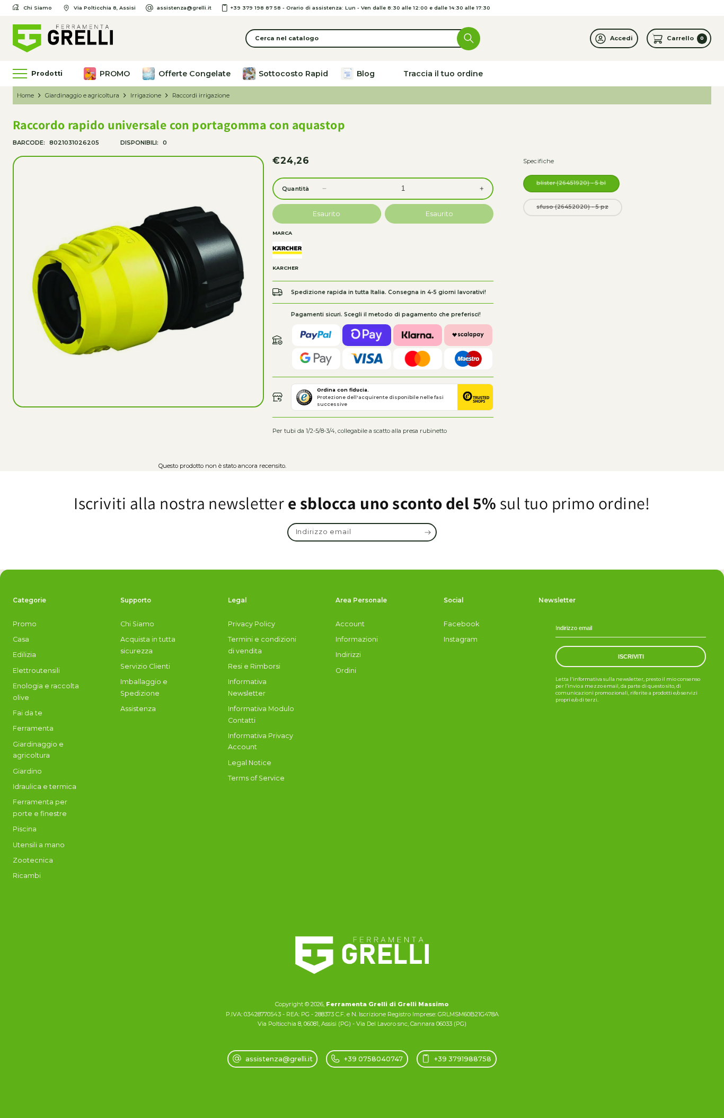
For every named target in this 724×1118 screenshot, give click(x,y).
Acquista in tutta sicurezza (147, 644)
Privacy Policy (251, 624)
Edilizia (24, 655)
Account (350, 624)
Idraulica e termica (44, 787)
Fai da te (27, 713)
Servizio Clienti (145, 666)
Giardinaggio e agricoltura (82, 95)
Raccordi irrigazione (200, 95)
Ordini (345, 671)
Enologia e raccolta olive (46, 691)
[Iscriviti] (428, 532)
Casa (21, 639)
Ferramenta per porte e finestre (40, 807)
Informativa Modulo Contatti (261, 714)
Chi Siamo (137, 624)
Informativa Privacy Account (260, 741)
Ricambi (27, 876)
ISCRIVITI (631, 656)
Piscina (25, 829)
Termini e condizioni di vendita (262, 644)
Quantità (295, 188)
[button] (362, 38)
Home (25, 95)
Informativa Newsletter (247, 687)
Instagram (461, 639)
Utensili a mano (39, 845)
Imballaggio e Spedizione (143, 687)
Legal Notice (249, 763)
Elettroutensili (36, 671)
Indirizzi (348, 655)
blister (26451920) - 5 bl (578, 185)
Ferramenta (33, 728)
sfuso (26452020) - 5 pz (579, 209)
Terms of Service (256, 778)
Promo (25, 624)
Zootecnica (33, 860)
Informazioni (356, 639)
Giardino (27, 771)
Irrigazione (145, 95)
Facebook (461, 624)
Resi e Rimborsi (254, 666)
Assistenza (138, 709)
